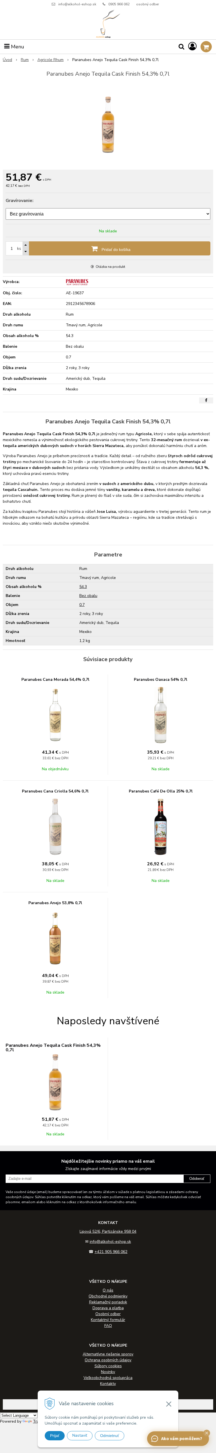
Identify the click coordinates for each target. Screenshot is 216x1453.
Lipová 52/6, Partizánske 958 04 (108, 1231)
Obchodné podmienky (108, 1296)
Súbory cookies (108, 1366)
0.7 (82, 604)
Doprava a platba (108, 1308)
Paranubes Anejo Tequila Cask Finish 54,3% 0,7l (53, 1047)
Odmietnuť (109, 1435)
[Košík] (206, 46)
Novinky (108, 1372)
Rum (25, 59)
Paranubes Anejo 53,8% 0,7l (55, 903)
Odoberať (196, 1178)
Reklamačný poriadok (108, 1302)
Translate (41, 1421)
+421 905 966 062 (110, 1251)
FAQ (108, 1325)
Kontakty (108, 1383)
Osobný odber (108, 1314)
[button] (206, 1433)
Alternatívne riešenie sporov (108, 1354)
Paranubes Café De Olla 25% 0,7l (161, 791)
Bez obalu (88, 595)
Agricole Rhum (50, 59)
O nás (108, 1290)
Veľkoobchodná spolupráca (108, 1377)
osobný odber (147, 4)
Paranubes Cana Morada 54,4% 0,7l (55, 679)
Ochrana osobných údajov (108, 1360)
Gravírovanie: (19, 200)
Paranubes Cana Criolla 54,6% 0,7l (55, 791)
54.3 (83, 586)
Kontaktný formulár (108, 1319)
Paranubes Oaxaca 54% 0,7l (160, 679)
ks (19, 248)
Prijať (54, 1435)
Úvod (7, 59)
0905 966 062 (119, 4)
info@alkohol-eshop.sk (77, 4)
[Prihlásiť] (192, 46)
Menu (17, 46)
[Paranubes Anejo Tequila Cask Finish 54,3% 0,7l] (108, 124)
